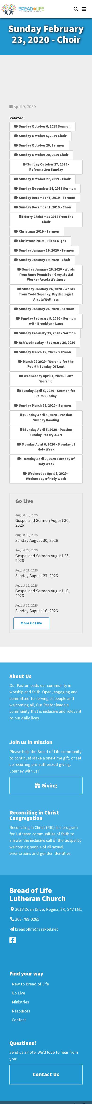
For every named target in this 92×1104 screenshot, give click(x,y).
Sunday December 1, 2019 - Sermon (46, 197)
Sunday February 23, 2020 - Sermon (47, 333)
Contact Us (46, 1074)
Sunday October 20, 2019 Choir (43, 154)
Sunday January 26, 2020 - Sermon (46, 309)
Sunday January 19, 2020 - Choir (44, 260)
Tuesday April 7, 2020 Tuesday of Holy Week (48, 461)
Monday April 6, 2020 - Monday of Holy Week (48, 447)
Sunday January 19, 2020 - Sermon (46, 250)
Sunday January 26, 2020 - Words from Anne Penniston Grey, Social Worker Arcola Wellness (47, 274)
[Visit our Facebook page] (45, 940)
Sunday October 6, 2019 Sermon (44, 126)
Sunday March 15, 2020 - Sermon (44, 352)
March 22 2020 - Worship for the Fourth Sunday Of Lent (48, 364)
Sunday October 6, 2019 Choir (42, 135)
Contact (19, 1020)
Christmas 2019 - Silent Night (42, 241)
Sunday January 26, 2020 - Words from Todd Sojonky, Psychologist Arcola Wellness (47, 294)
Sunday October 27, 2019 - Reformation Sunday (47, 167)
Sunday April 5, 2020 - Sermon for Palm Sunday (48, 393)
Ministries (20, 1002)
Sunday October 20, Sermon (41, 145)
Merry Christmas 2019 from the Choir (48, 219)
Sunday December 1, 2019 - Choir (44, 207)
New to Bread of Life (30, 984)
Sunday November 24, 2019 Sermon (47, 188)
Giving (49, 786)
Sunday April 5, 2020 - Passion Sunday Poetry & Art (48, 432)
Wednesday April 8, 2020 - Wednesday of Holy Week (47, 476)
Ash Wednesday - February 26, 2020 (46, 342)
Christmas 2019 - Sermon (38, 231)
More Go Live (31, 623)
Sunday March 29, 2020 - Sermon (44, 405)
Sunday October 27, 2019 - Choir (44, 179)
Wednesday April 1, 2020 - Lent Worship (48, 379)
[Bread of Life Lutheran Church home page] (25, 9)
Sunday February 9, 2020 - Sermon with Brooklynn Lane (48, 321)
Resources (21, 1011)
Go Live (18, 993)
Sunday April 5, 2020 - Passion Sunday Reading (48, 418)
